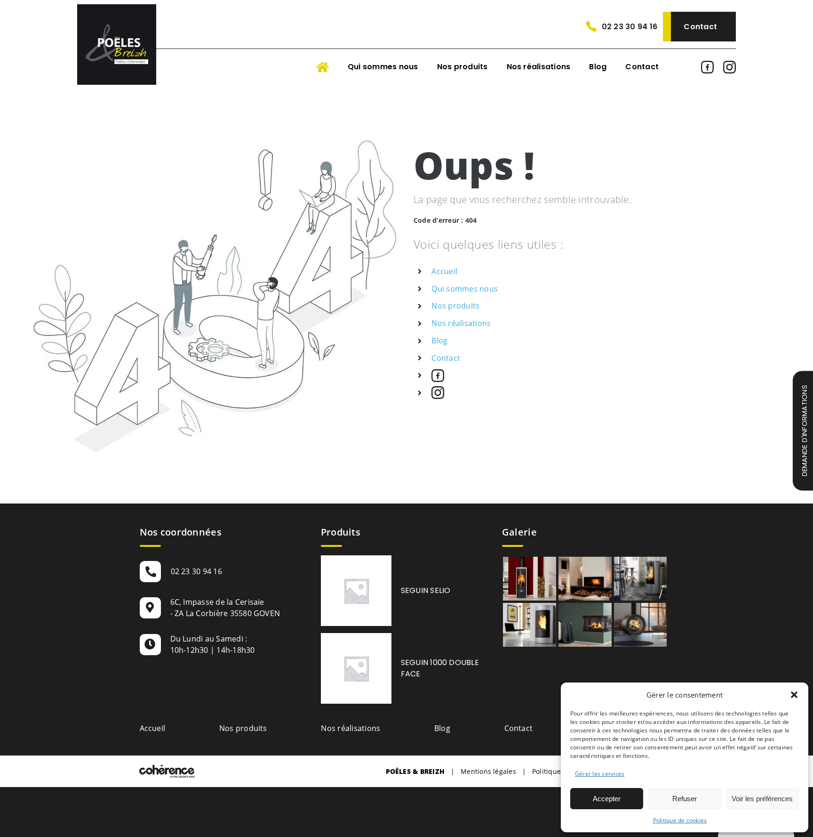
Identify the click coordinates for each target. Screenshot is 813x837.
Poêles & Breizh (415, 771)
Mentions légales (488, 771)
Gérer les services (599, 774)
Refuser (684, 799)
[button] (794, 694)
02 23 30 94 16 (629, 26)
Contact (700, 26)
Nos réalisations (461, 323)
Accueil (444, 271)
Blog (439, 340)
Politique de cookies (680, 820)
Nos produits (455, 306)
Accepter (607, 799)
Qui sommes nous (464, 289)
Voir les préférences (762, 799)
